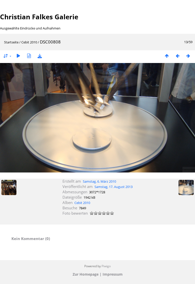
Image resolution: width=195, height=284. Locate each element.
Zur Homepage (86, 274)
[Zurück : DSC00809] (177, 56)
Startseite (11, 42)
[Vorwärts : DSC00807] (188, 56)
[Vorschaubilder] (166, 56)
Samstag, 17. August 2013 (113, 186)
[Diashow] (18, 56)
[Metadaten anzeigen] (29, 56)
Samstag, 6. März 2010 (99, 181)
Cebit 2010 (29, 42)
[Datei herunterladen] (39, 56)
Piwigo (106, 266)
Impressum (113, 274)
